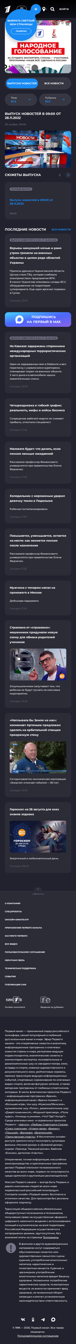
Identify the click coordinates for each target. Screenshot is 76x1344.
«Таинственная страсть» (20, 1136)
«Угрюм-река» (37, 1128)
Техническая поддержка (20, 968)
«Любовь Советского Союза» (49, 1124)
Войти (64, 9)
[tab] (22, 83)
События (10, 976)
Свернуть (38, 894)
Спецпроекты (13, 911)
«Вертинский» (43, 1132)
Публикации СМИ (15, 984)
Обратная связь (15, 960)
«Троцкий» (11, 1132)
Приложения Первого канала (23, 927)
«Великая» (26, 1132)
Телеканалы (51, 1237)
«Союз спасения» (16, 1128)
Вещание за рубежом (52, 1007)
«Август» (23, 1124)
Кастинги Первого (16, 936)
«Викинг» (54, 1128)
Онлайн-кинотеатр (17, 919)
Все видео (11, 944)
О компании (12, 903)
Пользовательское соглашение (25, 952)
